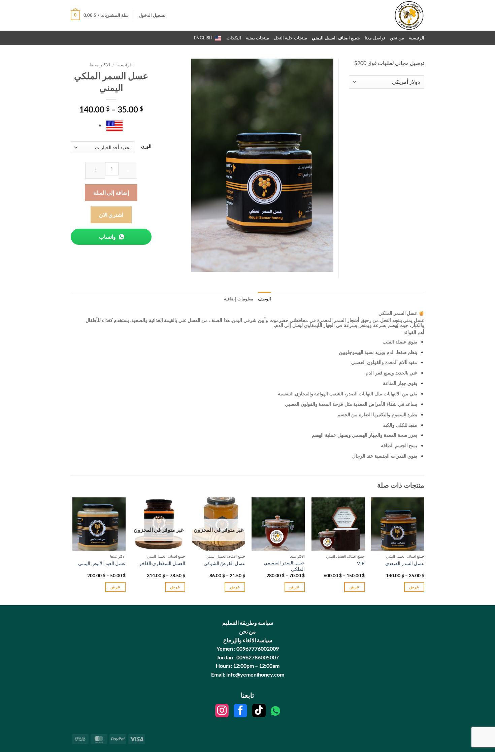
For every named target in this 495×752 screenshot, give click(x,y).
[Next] (73, 550)
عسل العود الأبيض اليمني (102, 563)
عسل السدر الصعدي (404, 563)
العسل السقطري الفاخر (162, 563)
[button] (152, 15)
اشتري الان (111, 214)
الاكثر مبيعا (100, 64)
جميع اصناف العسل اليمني (336, 37)
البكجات (234, 37)
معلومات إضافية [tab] (238, 298)
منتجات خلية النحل (290, 37)
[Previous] (424, 550)
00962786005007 (257, 657)
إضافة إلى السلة (111, 192)
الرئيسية (416, 37)
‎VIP (361, 563)
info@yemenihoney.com (254, 674)
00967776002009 (257, 648)
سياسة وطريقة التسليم (247, 622)
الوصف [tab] (264, 298)
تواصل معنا (375, 37)
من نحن (397, 37)
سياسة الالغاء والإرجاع (247, 640)
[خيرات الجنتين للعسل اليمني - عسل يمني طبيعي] (396, 15)
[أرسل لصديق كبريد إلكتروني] (107, 264)
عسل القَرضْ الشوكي (224, 563)
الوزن (146, 146)
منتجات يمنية (257, 37)
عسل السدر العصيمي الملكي (284, 566)
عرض (414, 587)
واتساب (108, 236)
